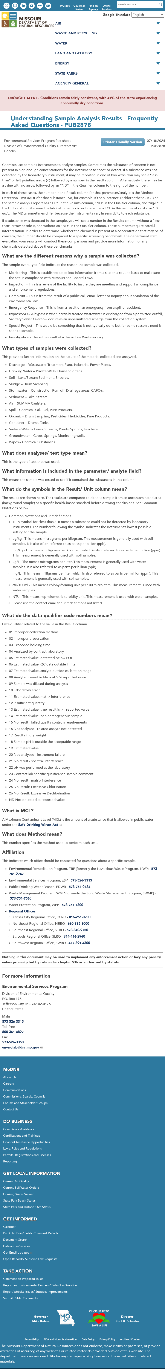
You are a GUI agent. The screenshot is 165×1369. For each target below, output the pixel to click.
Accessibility (31, 1339)
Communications (14, 1090)
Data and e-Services (16, 1246)
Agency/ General (72, 83)
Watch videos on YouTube (32, 6)
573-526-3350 (13, 1042)
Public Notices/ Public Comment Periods (30, 1233)
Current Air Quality (16, 1181)
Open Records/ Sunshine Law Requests (30, 1259)
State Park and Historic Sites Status (26, 1207)
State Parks (66, 73)
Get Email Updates (16, 1253)
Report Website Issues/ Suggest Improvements (35, 1292)
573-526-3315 (81, 880)
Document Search (15, 1240)
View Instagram (15, 6)
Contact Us (10, 1109)
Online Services (106, 7)
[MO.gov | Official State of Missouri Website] (65, 1318)
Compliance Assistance (18, 1129)
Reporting (10, 1161)
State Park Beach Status (19, 1201)
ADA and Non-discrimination (60, 1339)
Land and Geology (73, 53)
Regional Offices (22, 911)
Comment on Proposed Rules (23, 1279)
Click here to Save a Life (99, 1318)
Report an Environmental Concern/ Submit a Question (40, 1285)
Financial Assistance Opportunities (26, 1142)
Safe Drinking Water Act (38, 824)
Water (61, 43)
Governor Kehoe (79, 7)
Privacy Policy (107, 1339)
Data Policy (88, 1339)
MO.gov (65, 6)
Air (58, 23)
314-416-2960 (74, 936)
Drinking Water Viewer (18, 1194)
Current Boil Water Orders (21, 1188)
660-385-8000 (78, 923)
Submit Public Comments (20, 1298)
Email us (48, 6)
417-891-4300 (79, 943)
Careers (8, 1084)
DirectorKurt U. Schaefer (127, 1319)
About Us (9, 1077)
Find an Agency (93, 7)
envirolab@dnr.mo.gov (20, 1047)
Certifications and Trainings (21, 1136)
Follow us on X (7, 6)
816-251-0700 (79, 917)
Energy (62, 63)
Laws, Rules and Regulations (22, 1149)
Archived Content (130, 1339)
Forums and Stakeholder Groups (25, 1103)
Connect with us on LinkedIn (24, 6)
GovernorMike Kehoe (40, 1319)
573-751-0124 (79, 887)
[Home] (27, 27)
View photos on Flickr (40, 6)
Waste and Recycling (76, 33)
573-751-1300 (72, 905)
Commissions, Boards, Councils (24, 1097)
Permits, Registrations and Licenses (27, 1155)
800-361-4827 (13, 1032)
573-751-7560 (20, 898)
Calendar (9, 1227)
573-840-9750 (77, 930)
